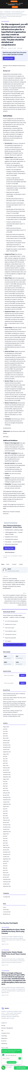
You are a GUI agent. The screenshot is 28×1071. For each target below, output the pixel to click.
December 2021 (6, 852)
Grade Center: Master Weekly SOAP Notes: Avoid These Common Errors (14, 954)
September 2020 (7, 886)
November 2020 (6, 881)
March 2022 (5, 845)
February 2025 (6, 767)
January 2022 (6, 849)
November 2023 (6, 799)
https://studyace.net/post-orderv (14, 644)
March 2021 (5, 872)
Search (22, 675)
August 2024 (6, 779)
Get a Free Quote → (10, 552)
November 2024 (6, 774)
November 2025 (6, 747)
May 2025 (5, 761)
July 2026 (5, 729)
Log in (4, 907)
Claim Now (15, 6)
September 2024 (7, 776)
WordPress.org (6, 914)
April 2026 (5, 735)
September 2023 (7, 804)
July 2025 (5, 756)
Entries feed (6, 909)
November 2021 (6, 854)
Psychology (4, 1035)
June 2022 (5, 838)
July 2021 (5, 863)
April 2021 (5, 870)
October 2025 (6, 749)
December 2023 (6, 797)
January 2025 (6, 770)
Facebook (14, 564)
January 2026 (6, 742)
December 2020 (6, 879)
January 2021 (6, 877)
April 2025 (5, 763)
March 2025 (5, 765)
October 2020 (6, 884)
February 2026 (6, 740)
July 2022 (5, 836)
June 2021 (5, 865)
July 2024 (5, 781)
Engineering (4, 1043)
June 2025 (5, 758)
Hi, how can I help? (11, 1062)
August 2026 (6, 726)
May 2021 (5, 868)
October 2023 (6, 802)
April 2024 (5, 788)
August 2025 (6, 754)
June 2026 (5, 731)
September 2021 (7, 859)
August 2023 (6, 806)
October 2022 (6, 829)
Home (1, 11)
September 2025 (7, 751)
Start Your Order (8, 58)
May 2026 (5, 733)
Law (2, 1030)
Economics (3, 1041)
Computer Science (5, 1033)
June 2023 (5, 811)
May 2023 (5, 813)
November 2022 (6, 827)
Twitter (7, 564)
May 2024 (5, 786)
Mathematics (4, 1038)
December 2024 (6, 772)
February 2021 (6, 875)
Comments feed (6, 911)
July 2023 (5, 808)
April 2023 (5, 815)
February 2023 (6, 820)
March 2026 (5, 738)
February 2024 (6, 792)
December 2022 (6, 824)
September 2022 (7, 831)
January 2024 (6, 795)
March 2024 (5, 790)
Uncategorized (7, 11)
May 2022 (5, 840)
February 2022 (6, 847)
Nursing (3, 1025)
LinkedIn (21, 564)
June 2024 (5, 783)
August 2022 (6, 833)
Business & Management (7, 1028)
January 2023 (6, 822)
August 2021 (6, 861)
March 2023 (5, 818)
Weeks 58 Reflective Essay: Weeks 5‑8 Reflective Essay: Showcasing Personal (13, 931)
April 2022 (5, 843)
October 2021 (6, 856)
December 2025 (6, 745)
